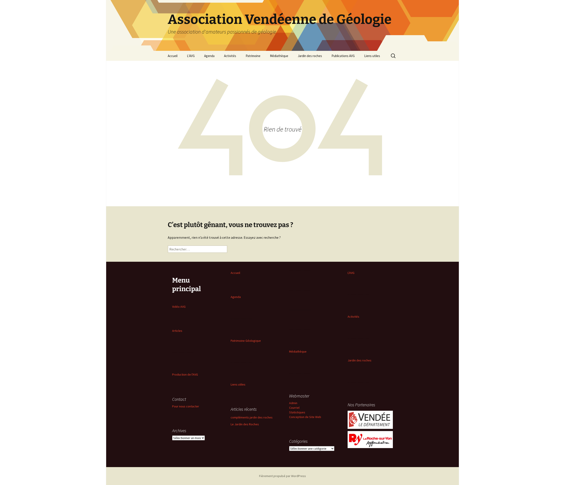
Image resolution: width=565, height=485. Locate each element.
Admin (293, 403)
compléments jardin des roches (252, 417)
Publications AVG (343, 56)
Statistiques (297, 412)
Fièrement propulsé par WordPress (282, 476)
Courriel (294, 408)
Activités (230, 56)
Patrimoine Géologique (246, 341)
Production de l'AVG (185, 374)
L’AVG (191, 56)
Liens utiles (372, 56)
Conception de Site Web (305, 417)
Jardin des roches (310, 56)
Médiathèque (279, 56)
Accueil (172, 56)
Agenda (209, 56)
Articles (177, 331)
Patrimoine (253, 56)
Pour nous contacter (185, 406)
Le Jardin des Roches (245, 424)
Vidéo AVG (179, 307)
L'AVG (351, 273)
